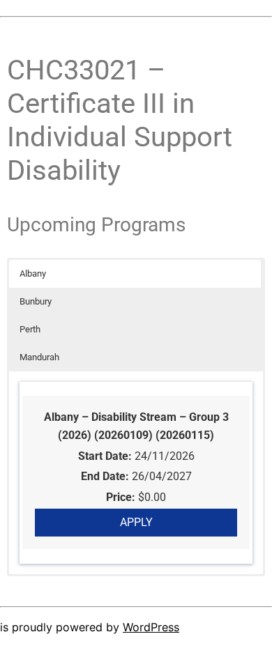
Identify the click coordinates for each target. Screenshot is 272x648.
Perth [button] (30, 329)
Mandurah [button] (39, 357)
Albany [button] (33, 273)
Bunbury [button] (36, 301)
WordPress (151, 627)
